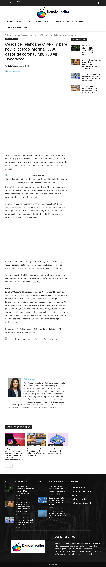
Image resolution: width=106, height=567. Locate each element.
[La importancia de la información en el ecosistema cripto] (58, 439)
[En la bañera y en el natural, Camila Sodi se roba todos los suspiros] (42, 489)
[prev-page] (6, 466)
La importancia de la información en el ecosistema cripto (55, 451)
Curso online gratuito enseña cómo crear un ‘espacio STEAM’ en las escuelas (57, 501)
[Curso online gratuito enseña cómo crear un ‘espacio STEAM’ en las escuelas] (42, 500)
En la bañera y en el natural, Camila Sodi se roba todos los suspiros (57, 489)
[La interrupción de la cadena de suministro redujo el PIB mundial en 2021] (42, 513)
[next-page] (11, 466)
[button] (98, 3)
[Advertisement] (36, 134)
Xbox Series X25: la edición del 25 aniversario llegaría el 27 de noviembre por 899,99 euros (91, 50)
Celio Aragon (13, 66)
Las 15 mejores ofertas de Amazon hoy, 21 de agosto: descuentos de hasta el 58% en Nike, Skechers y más (91, 64)
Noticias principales (12, 35)
